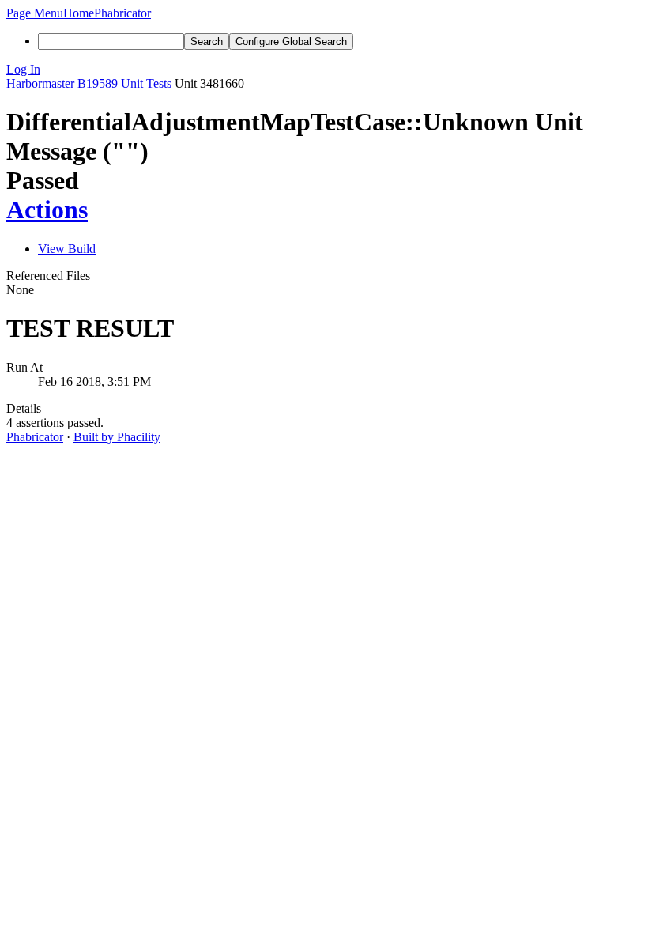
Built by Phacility (116, 437)
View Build (67, 248)
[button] (34, 13)
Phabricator (34, 437)
